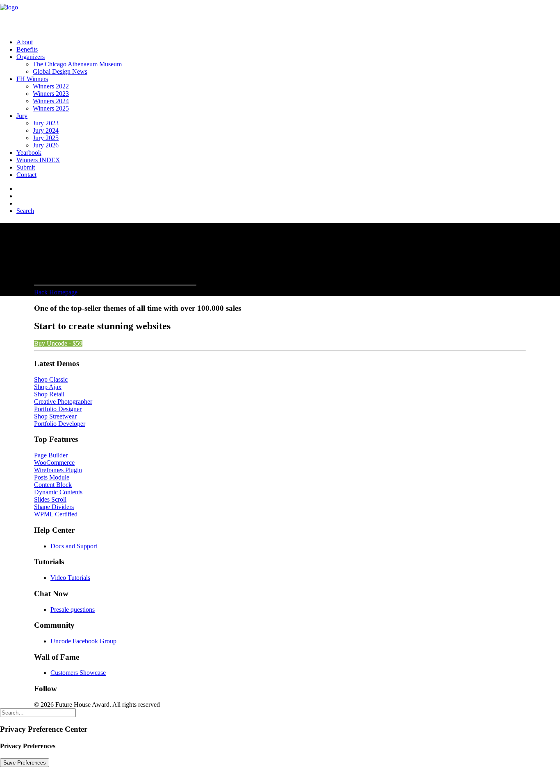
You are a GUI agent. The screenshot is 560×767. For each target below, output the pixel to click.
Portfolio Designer (58, 408)
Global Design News (60, 71)
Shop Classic (51, 379)
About (24, 41)
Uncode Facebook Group (83, 641)
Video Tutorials (70, 577)
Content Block (53, 484)
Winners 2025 (51, 108)
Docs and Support (73, 546)
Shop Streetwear (55, 416)
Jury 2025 (46, 137)
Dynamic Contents (58, 492)
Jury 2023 (46, 123)
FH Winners (32, 78)
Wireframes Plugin (58, 469)
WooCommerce (54, 462)
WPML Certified (55, 514)
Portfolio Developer (59, 423)
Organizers (30, 56)
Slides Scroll (50, 499)
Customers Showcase (78, 672)
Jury (21, 115)
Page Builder (51, 455)
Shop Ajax (47, 386)
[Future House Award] (280, 16)
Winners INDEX (38, 159)
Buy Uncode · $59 (58, 343)
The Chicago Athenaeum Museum (77, 64)
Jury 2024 (46, 130)
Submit (25, 167)
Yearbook (28, 152)
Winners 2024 (51, 100)
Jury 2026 (46, 145)
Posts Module (51, 477)
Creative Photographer (63, 401)
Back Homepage (55, 292)
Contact (26, 174)
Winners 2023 (51, 93)
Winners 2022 (51, 86)
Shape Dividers (54, 506)
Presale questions (72, 609)
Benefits (27, 49)
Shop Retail (49, 394)
